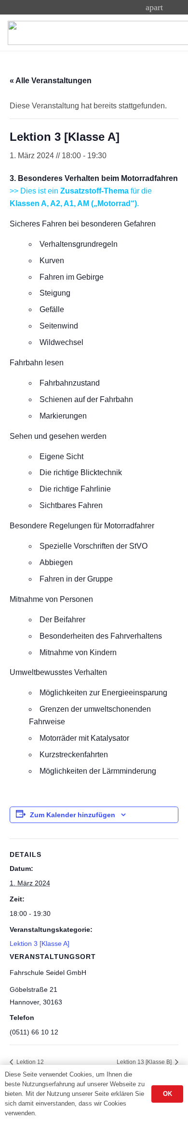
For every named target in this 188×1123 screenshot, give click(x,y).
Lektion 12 (29, 1062)
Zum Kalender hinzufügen (72, 815)
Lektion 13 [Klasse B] (145, 1062)
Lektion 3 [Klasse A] (39, 943)
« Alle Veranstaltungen (51, 80)
